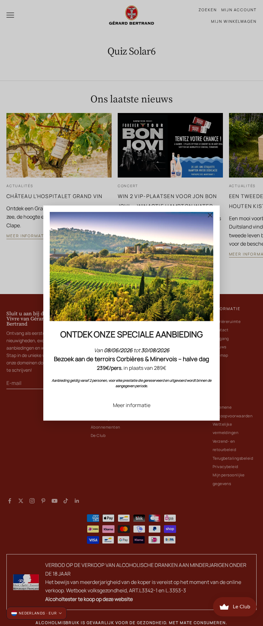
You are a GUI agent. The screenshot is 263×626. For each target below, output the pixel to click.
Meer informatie (131, 405)
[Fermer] (210, 215)
